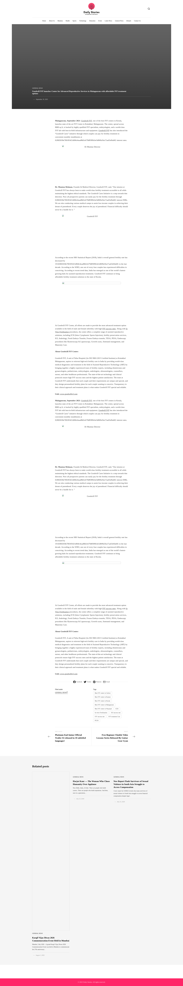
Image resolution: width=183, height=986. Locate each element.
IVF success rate (100, 716)
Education (92, 21)
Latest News (108, 21)
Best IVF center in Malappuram (104, 705)
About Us (52, 21)
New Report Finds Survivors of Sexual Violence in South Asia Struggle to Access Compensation (131, 784)
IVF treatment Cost (114, 716)
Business (60, 21)
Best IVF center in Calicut (102, 693)
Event (100, 21)
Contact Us (137, 21)
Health (68, 21)
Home (44, 21)
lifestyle (128, 21)
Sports (74, 21)
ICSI (117, 709)
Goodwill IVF (86, 121)
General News (119, 21)
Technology (82, 21)
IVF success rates (109, 329)
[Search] (149, 8)
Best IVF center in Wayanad (103, 709)
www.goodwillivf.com (68, 394)
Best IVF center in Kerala (102, 701)
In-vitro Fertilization (101, 712)
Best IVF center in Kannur (103, 697)
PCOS (96, 720)
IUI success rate (116, 712)
